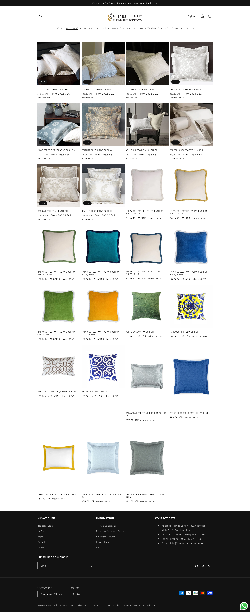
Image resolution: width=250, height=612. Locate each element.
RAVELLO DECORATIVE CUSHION (97, 211)
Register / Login (45, 525)
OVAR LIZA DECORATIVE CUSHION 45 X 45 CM (102, 495)
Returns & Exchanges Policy (110, 531)
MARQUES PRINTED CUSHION (184, 331)
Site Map (100, 547)
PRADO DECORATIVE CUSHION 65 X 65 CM (190, 413)
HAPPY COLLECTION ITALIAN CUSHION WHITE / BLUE (145, 272)
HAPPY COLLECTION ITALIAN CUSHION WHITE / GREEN (56, 273)
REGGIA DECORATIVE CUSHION (52, 211)
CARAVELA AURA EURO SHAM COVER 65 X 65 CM (146, 495)
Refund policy (83, 605)
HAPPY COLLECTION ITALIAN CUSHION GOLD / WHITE (101, 333)
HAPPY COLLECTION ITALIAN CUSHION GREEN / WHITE (56, 333)
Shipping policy (113, 605)
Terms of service (149, 605)
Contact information (131, 605)
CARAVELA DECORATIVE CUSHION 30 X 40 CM (146, 414)
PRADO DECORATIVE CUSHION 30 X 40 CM (57, 494)
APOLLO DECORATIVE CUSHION (52, 89)
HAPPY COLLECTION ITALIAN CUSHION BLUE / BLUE (101, 273)
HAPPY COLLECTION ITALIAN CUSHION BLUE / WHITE (189, 273)
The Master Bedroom (52, 605)
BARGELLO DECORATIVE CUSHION (186, 150)
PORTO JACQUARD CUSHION (140, 331)
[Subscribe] (91, 566)
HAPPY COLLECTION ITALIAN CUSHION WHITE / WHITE (145, 212)
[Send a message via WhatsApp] (244, 606)
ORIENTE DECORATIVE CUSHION (97, 150)
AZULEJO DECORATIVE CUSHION (142, 150)
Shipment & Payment (106, 536)
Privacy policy (98, 605)
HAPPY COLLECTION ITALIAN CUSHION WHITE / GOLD (189, 212)
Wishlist (41, 536)
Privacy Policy (103, 541)
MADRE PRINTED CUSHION (95, 391)
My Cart (41, 541)
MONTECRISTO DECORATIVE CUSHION (56, 150)
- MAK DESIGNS (68, 605)
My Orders (42, 531)
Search (40, 547)
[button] (40, 16)
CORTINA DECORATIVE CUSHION (142, 89)
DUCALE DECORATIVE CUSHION (97, 89)
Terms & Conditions (106, 525)
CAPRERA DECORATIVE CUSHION (186, 89)
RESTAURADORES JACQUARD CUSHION (56, 391)
